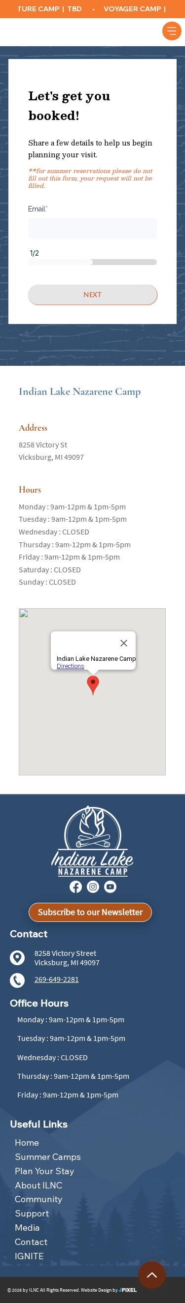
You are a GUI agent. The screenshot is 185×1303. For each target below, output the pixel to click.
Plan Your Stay (44, 1171)
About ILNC (38, 1185)
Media (27, 1227)
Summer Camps (48, 1156)
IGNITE (29, 1256)
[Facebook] (76, 887)
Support (32, 1213)
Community (39, 1199)
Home (27, 1142)
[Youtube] (110, 887)
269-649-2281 (57, 979)
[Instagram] (93, 887)
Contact (31, 1241)
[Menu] (172, 31)
